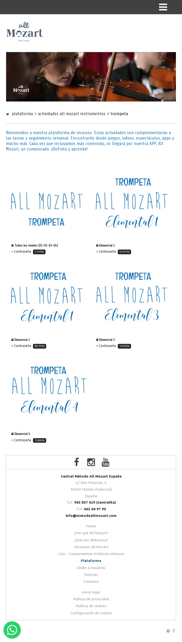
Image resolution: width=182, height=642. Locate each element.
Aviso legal (91, 592)
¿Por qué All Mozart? (91, 533)
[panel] (168, 631)
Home (91, 526)
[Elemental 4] (48, 395)
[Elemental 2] (48, 301)
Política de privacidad (91, 599)
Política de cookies (91, 606)
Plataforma (22, 113)
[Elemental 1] (133, 207)
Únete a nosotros (91, 568)
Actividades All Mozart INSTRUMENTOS (69, 113)
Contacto (91, 581)
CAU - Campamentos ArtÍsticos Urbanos (91, 554)
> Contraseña (27, 251)
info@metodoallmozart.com (91, 516)
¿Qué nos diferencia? (91, 540)
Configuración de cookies (91, 613)
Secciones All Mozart (91, 547)
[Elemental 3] (133, 301)
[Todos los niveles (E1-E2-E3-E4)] (48, 207)
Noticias (91, 575)
